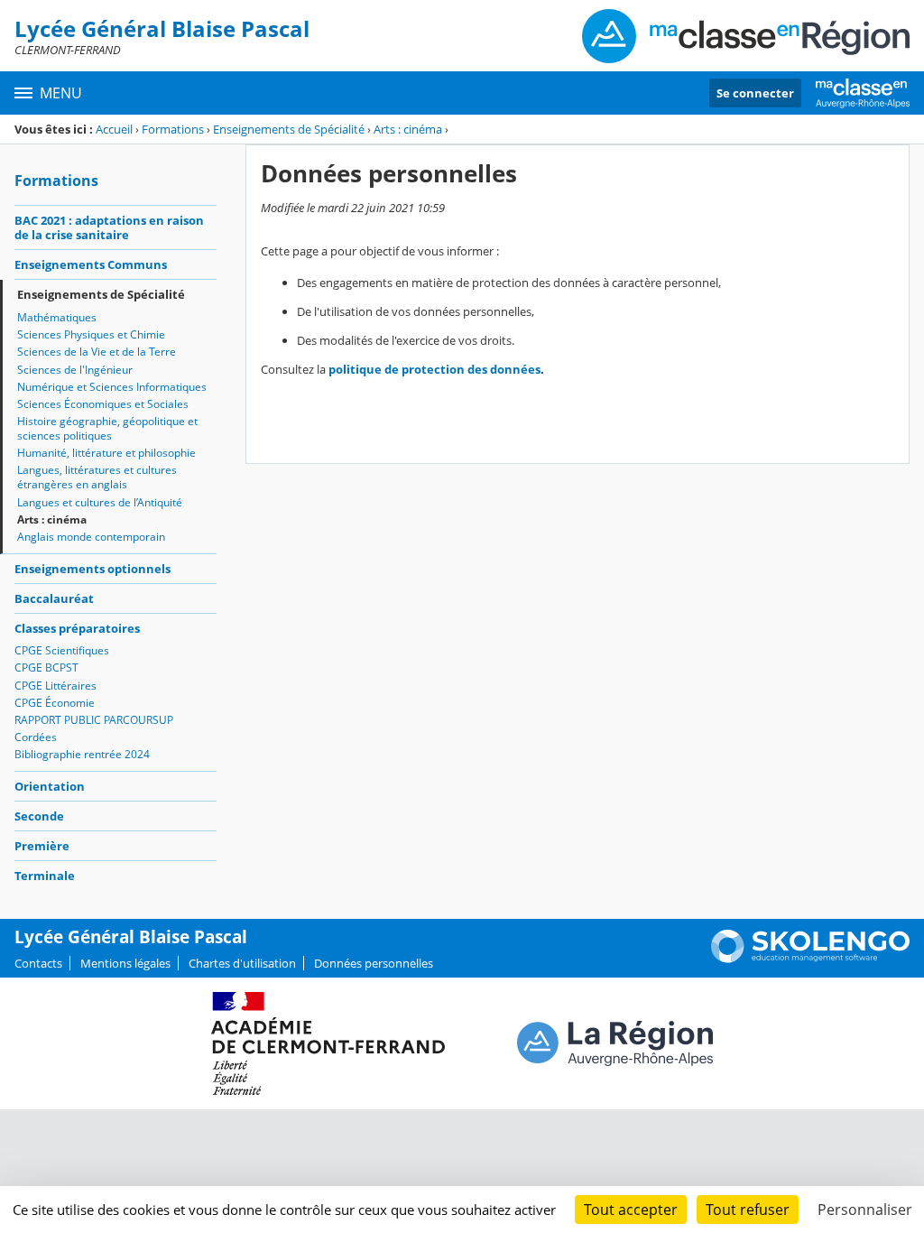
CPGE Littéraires (55, 685)
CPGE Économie (54, 702)
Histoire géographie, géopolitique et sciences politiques (107, 428)
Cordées (35, 737)
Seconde (39, 816)
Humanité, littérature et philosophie (106, 452)
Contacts (38, 963)
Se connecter (755, 93)
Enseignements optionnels (92, 569)
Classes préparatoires (77, 628)
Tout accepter (631, 1209)
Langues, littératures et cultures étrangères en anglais (97, 477)
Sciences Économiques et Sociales (103, 404)
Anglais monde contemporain (91, 536)
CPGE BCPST (46, 667)
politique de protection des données (434, 369)
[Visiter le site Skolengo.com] (810, 958)
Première (41, 846)
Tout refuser (748, 1209)
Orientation (49, 786)
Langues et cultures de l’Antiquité (99, 502)
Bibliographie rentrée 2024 (82, 754)
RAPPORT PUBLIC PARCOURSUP (93, 720)
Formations (173, 129)
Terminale (44, 875)
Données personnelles (373, 963)
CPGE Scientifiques (61, 650)
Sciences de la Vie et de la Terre (96, 351)
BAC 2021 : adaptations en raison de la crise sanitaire (109, 227)
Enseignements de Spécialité (289, 129)
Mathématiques (57, 317)
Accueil (114, 129)
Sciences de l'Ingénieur (75, 369)
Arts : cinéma (408, 129)
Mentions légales (125, 963)
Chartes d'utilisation (242, 963)
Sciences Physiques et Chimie (91, 334)
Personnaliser (865, 1209)
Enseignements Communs (90, 264)
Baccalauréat (54, 598)
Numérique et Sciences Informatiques (112, 386)
